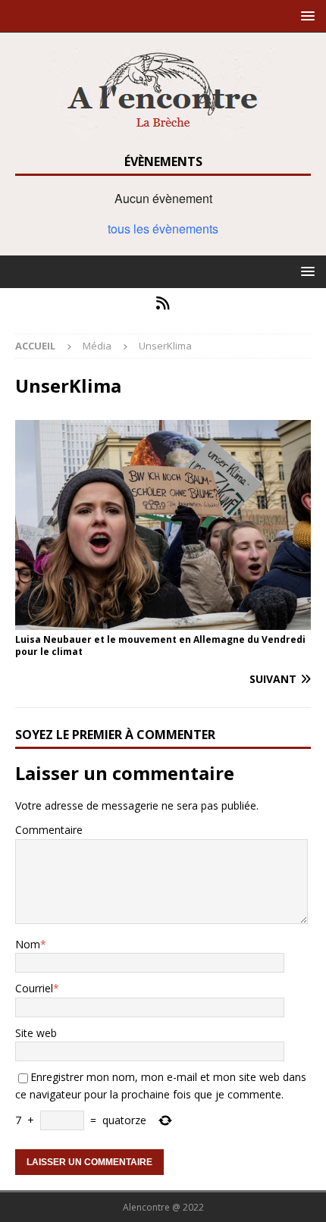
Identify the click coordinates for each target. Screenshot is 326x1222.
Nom (27, 944)
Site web (36, 1033)
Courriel (34, 988)
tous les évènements (163, 228)
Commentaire (49, 829)
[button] (305, 15)
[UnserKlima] (163, 620)
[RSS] (163, 303)
